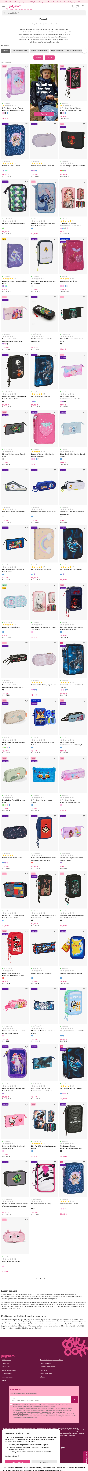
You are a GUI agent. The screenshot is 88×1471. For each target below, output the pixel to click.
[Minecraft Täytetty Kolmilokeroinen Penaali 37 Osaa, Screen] (61, 920)
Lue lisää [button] (56, 42)
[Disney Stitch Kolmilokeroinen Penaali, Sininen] (61, 459)
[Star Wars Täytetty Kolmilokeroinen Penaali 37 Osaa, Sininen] (61, 632)
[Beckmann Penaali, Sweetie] (3, 632)
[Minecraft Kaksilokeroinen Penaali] (3, 228)
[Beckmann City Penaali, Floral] (36, 170)
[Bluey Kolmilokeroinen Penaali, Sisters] (61, 1035)
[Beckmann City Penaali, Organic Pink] (34, 170)
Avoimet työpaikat (7, 1377)
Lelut (32, 24)
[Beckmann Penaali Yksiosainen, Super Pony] (3, 170)
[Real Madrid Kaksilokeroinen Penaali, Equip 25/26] (32, 286)
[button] (3, 6)
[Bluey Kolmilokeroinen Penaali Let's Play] (63, 1035)
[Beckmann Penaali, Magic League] (65, 286)
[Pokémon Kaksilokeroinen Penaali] (61, 978)
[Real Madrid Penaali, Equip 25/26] (3, 516)
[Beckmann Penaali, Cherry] (61, 286)
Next (84, 50)
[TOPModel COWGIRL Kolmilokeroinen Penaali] (67, 228)
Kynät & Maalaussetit (74, 51)
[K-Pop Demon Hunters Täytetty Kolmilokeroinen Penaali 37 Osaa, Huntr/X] (7, 113)
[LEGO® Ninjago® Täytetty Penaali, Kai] (61, 170)
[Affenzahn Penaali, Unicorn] (3, 1266)
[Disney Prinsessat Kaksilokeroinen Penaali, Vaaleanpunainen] (3, 1035)
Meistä (4, 1380)
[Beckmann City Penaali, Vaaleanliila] (32, 170)
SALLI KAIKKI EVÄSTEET (17, 1463)
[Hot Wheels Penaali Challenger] (32, 978)
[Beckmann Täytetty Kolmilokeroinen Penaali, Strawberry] (63, 286)
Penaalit (54, 24)
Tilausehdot (5, 1363)
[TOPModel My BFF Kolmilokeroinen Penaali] (65, 228)
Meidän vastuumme (46, 1373)
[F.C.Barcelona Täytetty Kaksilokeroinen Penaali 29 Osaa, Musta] (61, 1151)
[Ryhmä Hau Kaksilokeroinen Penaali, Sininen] (32, 747)
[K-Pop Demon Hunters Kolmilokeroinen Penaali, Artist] (5, 344)
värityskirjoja (80, 1326)
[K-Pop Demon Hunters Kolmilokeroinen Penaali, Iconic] (3, 344)
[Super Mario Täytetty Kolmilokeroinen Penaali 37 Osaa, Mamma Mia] (32, 862)
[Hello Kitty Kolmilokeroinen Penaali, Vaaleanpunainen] (3, 1151)
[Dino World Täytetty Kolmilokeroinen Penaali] (32, 1151)
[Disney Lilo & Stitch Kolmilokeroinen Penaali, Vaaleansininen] (32, 228)
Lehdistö (42, 1377)
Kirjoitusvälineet (57, 51)
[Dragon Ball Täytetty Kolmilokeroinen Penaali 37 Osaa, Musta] (3, 401)
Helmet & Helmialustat (39, 51)
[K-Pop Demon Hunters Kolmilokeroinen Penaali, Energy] (7, 344)
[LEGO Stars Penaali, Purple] (65, 170)
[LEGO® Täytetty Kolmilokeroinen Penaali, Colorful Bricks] (3, 920)
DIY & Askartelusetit (20, 51)
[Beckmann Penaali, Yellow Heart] (6, 170)
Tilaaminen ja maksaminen (48, 1367)
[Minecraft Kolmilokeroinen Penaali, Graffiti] (3, 459)
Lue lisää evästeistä (12, 1456)
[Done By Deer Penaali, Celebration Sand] (3, 747)
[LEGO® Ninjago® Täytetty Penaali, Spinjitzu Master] (63, 170)
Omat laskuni (6, 1367)
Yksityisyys (43, 1370)
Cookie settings (7, 1373)
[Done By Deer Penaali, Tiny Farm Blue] (9, 747)
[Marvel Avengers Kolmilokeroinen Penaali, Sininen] (3, 574)
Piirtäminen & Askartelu (43, 24)
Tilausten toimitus (45, 1363)
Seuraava (50, 1278)
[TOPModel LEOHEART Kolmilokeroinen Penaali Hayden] (61, 228)
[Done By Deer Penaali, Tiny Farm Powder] (7, 747)
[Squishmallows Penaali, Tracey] (32, 1208)
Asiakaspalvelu (6, 1360)
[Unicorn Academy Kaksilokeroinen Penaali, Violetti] (3, 1093)
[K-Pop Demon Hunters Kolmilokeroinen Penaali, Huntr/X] (61, 747)
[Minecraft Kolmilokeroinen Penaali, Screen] (61, 344)
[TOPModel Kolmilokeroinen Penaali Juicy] (63, 228)
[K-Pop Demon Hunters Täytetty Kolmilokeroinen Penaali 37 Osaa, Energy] (5, 113)
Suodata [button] (38, 57)
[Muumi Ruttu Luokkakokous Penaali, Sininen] (32, 1035)
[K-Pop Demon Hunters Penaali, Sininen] (32, 805)
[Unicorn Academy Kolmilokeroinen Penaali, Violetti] (61, 862)
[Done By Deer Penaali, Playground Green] (5, 747)
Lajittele (49, 57)
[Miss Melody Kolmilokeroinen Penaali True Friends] (32, 632)
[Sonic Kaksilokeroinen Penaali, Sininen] (32, 516)
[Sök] (4, 13)
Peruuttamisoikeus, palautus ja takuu (51, 1360)
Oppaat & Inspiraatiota (9, 1370)
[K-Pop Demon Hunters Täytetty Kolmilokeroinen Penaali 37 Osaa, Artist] (3, 113)
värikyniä (71, 1326)
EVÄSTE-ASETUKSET (44, 1463)
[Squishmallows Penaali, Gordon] (34, 1208)
